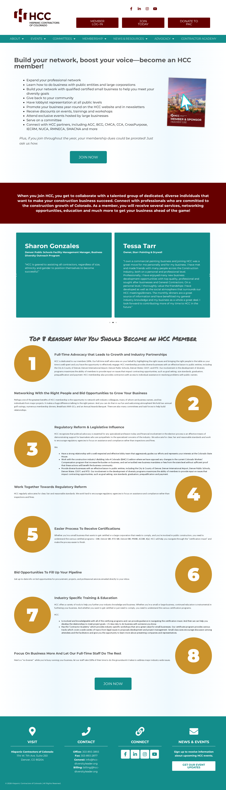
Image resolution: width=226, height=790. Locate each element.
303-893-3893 (86, 751)
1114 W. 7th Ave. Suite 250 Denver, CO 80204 (32, 755)
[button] (109, 322)
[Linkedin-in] (139, 8)
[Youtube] (155, 8)
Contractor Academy (198, 38)
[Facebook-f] (131, 8)
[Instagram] (147, 8)
